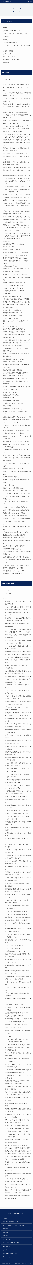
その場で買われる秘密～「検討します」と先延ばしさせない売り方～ (16, 45)
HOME (5, 28)
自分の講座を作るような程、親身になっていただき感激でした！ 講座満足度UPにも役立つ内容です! (17, 381)
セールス (6, 590)
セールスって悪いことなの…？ (14, 1027)
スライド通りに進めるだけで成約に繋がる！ (16, 510)
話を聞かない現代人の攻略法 (14, 1016)
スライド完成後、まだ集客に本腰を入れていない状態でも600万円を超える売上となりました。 (17, 87)
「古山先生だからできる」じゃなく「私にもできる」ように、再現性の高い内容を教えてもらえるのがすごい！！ (16, 189)
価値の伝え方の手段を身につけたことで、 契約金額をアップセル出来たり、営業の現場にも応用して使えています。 (17, 419)
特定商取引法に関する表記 (11, 60)
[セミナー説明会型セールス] (6, 1)
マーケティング (8, 593)
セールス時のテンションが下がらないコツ (18, 796)
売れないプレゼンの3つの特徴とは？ (16, 1004)
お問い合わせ (7, 54)
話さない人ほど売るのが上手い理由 (16, 1025)
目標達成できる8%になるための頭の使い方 (18, 1019)
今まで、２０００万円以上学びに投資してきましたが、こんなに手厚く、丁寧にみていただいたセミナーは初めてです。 (16, 235)
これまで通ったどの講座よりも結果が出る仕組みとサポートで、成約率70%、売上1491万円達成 (13, 312)
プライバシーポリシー (10, 57)
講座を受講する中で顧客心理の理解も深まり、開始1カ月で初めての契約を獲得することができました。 (17, 114)
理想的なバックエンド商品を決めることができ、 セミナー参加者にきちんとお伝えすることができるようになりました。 (17, 227)
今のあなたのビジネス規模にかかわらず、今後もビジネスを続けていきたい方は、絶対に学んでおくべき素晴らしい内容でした (16, 128)
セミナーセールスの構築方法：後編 (16, 911)
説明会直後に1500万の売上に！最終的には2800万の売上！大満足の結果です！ (13, 394)
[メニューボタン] (31, 1)
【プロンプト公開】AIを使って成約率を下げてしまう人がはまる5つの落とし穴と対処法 (18, 659)
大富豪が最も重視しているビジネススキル (18, 1013)
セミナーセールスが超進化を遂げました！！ (16, 507)
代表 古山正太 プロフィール (11, 31)
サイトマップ (7, 62)
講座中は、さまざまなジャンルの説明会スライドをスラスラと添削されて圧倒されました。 (16, 521)
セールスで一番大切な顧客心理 (14, 1022)
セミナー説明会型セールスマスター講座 (15, 34)
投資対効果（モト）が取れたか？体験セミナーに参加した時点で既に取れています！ (16, 411)
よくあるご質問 (8, 51)
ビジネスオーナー (8, 79)
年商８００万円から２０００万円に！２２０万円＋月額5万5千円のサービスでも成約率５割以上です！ (17, 334)
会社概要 (5, 1228)
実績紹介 (6, 40)
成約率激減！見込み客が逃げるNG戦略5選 (18, 917)
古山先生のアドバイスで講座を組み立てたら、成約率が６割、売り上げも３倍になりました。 (16, 156)
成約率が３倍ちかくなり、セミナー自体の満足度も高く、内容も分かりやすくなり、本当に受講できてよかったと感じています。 (16, 197)
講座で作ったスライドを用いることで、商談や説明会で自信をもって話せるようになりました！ (16, 142)
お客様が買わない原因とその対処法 (16, 920)
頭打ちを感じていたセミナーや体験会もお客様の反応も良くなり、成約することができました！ (16, 170)
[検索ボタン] (28, 1)
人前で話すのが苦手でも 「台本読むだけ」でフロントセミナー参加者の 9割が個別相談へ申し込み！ (17, 559)
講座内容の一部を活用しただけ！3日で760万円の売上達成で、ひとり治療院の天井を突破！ (17, 551)
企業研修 (6, 37)
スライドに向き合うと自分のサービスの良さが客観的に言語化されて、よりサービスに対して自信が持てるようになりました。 (16, 219)
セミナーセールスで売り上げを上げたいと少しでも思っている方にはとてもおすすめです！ (16, 205)
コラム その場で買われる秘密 (11, 1243)
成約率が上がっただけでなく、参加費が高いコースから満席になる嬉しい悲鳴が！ (14, 403)
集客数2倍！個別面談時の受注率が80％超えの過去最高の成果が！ (13, 244)
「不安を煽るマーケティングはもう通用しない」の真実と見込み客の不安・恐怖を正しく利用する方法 (18, 1047)
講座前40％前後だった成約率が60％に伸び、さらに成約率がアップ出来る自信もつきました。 (17, 106)
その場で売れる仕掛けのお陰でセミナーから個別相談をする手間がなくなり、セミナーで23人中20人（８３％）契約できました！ (16, 342)
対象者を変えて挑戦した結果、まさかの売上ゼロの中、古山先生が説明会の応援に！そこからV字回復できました (16, 304)
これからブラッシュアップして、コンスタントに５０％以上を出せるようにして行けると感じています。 (16, 457)
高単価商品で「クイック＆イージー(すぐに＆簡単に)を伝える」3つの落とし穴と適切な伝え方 (18, 684)
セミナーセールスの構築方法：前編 (16, 914)
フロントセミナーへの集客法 (14, 945)
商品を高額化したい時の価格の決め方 (16, 1125)
